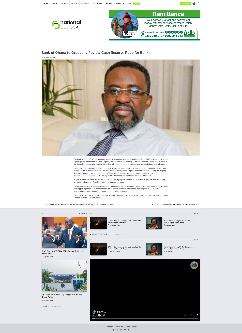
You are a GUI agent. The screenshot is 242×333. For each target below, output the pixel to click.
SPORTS (109, 3)
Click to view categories (52, 306)
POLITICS (64, 3)
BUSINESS (85, 3)
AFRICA (119, 3)
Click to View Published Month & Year (107, 234)
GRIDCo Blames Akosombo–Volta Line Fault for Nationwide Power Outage (124, 222)
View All (82, 213)
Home (46, 3)
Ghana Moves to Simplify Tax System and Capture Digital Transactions (178, 222)
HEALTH (74, 3)
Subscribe (185, 3)
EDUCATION (97, 3)
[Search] (198, 3)
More (134, 3)
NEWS (54, 3)
